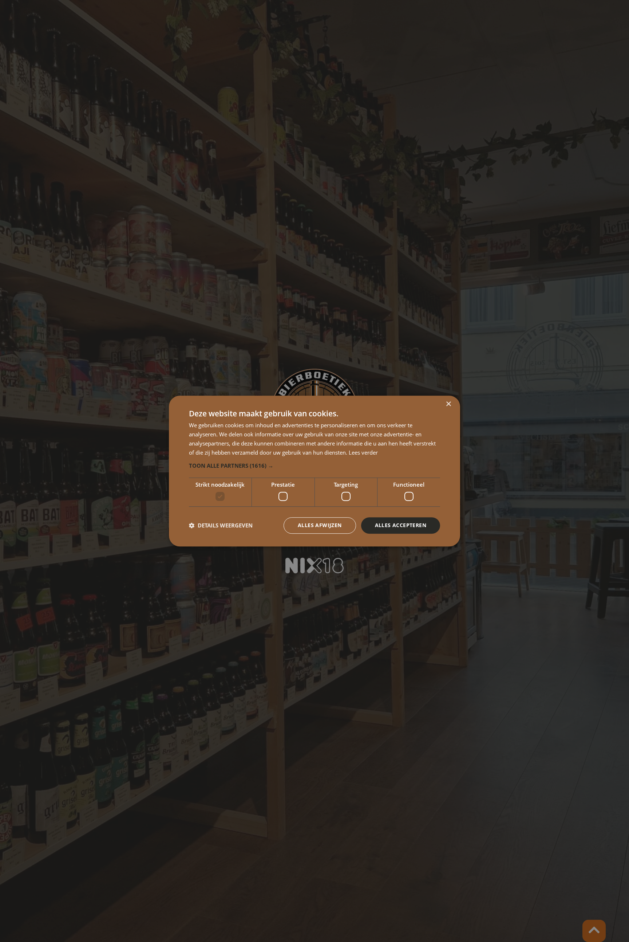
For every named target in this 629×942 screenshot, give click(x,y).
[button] (314, 466)
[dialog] (314, 471)
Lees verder (363, 452)
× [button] (448, 404)
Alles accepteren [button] (400, 525)
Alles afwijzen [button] (320, 525)
